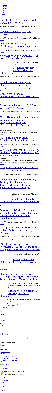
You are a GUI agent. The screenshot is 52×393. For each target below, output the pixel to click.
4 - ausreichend (3, 345)
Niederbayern (4, 9)
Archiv (3, 16)
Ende (2, 333)
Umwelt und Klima (2, 320)
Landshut (13, 2)
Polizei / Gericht (5, 5)
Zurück (2, 325)
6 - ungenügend (3, 346)
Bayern (4, 10)
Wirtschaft (3, 14)
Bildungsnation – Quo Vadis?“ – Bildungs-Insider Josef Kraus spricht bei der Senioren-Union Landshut (19, 277)
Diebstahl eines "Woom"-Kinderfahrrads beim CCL (8, 308)
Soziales (1, 316)
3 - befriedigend (3, 344)
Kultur (3, 11)
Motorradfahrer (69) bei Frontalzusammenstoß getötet (8, 307)
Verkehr (4, 7)
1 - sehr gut (2, 343)
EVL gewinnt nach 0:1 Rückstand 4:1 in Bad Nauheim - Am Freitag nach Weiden (19, 230)
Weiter (2, 332)
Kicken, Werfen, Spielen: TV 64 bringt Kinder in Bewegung (19, 293)
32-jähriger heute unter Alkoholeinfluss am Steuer (13, 304)
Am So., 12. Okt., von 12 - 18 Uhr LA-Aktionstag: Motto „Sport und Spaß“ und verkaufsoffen (20, 152)
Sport (1, 311)
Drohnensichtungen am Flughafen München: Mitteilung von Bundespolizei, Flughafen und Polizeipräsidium (14, 306)
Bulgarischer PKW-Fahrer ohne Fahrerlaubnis (12, 305)
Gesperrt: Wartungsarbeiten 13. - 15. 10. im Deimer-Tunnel (19, 57)
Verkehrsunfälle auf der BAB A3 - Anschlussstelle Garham (18, 106)
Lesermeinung (4, 15)
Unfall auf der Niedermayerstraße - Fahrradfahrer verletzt (19, 21)
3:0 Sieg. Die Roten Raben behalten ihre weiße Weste (18, 261)
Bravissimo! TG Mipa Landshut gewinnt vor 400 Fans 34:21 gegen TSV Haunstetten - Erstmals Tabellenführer (18, 214)
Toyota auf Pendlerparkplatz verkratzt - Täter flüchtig (15, 33)
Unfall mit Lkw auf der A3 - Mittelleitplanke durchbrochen (17, 139)
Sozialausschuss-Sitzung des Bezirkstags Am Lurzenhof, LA (16, 83)
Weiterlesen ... (2, 28)
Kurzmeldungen (5, 381)
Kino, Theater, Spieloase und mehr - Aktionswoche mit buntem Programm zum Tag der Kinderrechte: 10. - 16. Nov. (20, 121)
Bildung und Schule (5, 6)
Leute (3, 4)
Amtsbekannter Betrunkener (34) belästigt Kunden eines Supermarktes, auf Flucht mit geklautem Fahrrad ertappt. (18, 183)
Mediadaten (3, 390)
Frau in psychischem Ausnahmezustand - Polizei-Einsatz (19, 95)
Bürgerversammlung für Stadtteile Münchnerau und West (19, 169)
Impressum (3, 367)
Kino (3, 12)
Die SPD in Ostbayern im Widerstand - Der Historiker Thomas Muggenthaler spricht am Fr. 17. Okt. (20, 247)
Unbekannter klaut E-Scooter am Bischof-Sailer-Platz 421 (19, 200)
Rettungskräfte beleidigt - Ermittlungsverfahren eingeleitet (18, 45)
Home (2, 375)
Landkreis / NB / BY (4, 8)
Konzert (4, 13)
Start (2, 324)
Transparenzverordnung (5, 368)
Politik (3, 3)
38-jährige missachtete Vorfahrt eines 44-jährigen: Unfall (18, 70)
